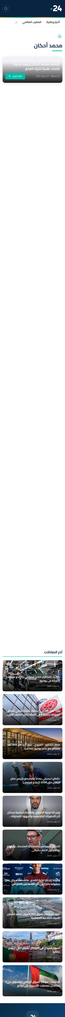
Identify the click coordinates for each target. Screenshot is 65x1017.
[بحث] (6, 8)
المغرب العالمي (31, 22)
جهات (14, 22)
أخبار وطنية (53, 22)
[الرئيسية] (59, 36)
